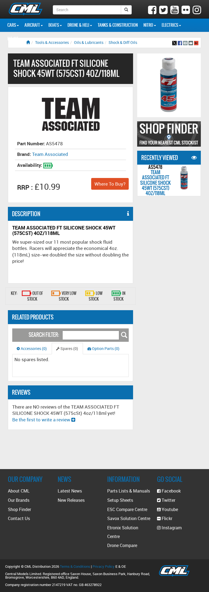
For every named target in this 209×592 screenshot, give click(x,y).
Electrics (170, 25)
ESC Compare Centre (127, 509)
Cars (12, 25)
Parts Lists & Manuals (128, 491)
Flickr (166, 518)
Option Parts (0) (105, 348)
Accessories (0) (33, 348)
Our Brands (18, 500)
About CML (19, 491)
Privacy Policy (104, 566)
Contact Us (19, 518)
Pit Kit (13, 38)
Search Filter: (44, 334)
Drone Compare (122, 545)
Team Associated (50, 154)
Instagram (171, 528)
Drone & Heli (78, 25)
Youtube (169, 509)
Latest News (70, 491)
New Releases (71, 500)
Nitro (148, 25)
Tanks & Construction (118, 25)
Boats (54, 25)
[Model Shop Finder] (169, 134)
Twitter (168, 500)
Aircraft (32, 25)
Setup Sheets (120, 500)
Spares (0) (69, 348)
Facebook (171, 491)
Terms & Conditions (75, 566)
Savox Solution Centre (128, 518)
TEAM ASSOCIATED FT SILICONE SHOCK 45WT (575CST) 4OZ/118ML (155, 183)
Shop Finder (19, 509)
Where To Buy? (109, 184)
